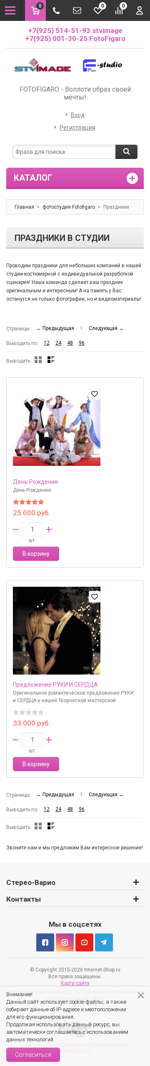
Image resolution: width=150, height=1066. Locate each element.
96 (82, 343)
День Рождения (35, 481)
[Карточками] (38, 359)
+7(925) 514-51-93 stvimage (75, 30)
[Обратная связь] (77, 10)
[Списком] (51, 359)
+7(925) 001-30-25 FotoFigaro (75, 38)
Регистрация (77, 127)
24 (58, 343)
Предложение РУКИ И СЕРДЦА (55, 684)
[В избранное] (94, 394)
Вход (78, 115)
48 (70, 343)
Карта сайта (75, 983)
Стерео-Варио (30, 882)
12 (47, 343)
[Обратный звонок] (56, 10)
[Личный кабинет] (139, 10)
